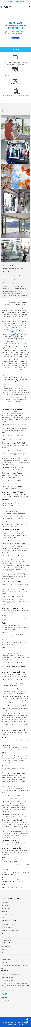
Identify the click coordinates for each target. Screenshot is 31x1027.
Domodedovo (17, 345)
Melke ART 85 (23, 650)
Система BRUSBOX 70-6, (8, 667)
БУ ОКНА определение (8, 924)
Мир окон (4, 962)
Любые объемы (15, 93)
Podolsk (15, 360)
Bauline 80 (23, 817)
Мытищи (11, 325)
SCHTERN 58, (5, 872)
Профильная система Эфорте (9, 427)
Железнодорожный (13, 314)
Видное (24, 308)
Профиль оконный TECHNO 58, (9, 550)
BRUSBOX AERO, (18, 667)
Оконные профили (7, 927)
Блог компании (6, 953)
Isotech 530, (5, 438)
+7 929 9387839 (11, 1)
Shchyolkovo (17, 367)
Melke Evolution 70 (14, 650)
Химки (9, 334)
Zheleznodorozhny (13, 347)
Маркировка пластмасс (8, 934)
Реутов (5, 331)
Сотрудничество (6, 959)
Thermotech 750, (8, 440)
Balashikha (12, 341)
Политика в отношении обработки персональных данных (14, 967)
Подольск (5, 329)
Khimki (13, 365)
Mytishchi (21, 356)
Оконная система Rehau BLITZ (9, 412)
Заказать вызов (15, 38)
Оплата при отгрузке (15, 83)
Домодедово (18, 312)
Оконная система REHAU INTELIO (14, 415)
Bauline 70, (10, 817)
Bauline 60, (4, 817)
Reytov (11, 361)
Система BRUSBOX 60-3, (8, 665)
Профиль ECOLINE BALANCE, (21, 548)
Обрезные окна (6, 918)
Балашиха (13, 308)
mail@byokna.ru (20, 1)
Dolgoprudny (10, 345)
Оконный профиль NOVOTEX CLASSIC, (11, 543)
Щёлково (11, 336)
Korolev (6, 350)
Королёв (10, 318)
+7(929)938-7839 (10, 990)
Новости (4, 956)
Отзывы (4, 949)
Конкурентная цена (15, 60)
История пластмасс (7, 937)
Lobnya (12, 354)
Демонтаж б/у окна (7, 914)
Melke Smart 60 (5, 650)
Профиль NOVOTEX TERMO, (22, 545)
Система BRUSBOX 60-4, (20, 665)
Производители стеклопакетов (10, 930)
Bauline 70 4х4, (16, 817)
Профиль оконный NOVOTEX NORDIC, (11, 547)
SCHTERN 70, (11, 872)
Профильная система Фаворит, (18, 428)
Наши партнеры (6, 946)
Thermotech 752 (17, 440)
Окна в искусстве (6, 940)
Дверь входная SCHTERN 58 (13, 874)
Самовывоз (15, 72)
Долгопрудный (10, 312)
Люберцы (24, 323)
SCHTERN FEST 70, (19, 872)
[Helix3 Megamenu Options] (29, 6)
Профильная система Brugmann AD (11, 470)
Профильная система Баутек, (9, 430)
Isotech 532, (11, 438)
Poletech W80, (17, 438)
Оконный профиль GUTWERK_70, (10, 445)
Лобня (22, 321)
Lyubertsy (11, 356)
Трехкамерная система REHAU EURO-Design (13, 417)
